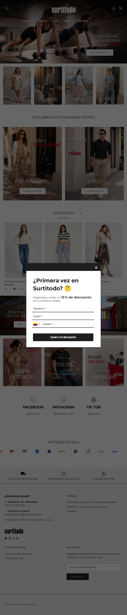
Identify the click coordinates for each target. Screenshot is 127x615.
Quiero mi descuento (63, 337)
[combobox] (37, 324)
